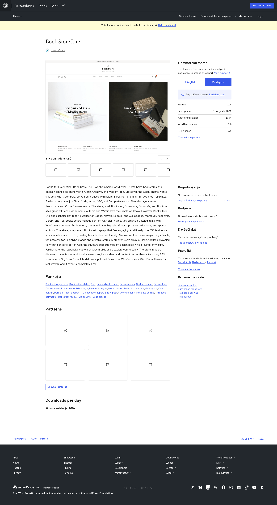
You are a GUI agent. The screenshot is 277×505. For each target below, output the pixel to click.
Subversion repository (190, 289)
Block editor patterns (57, 284)
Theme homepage (188, 137)
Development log (187, 285)
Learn (118, 457)
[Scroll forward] (167, 158)
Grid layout (151, 288)
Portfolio (58, 292)
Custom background (107, 284)
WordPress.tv (123, 472)
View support (221, 73)
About (16, 457)
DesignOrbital (58, 50)
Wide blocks (99, 296)
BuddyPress (224, 472)
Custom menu (53, 288)
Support (119, 462)
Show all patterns (57, 386)
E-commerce (68, 288)
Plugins (67, 467)
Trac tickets (184, 296)
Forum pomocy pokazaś (191, 221)
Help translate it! (167, 25)
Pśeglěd (190, 82)
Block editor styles (79, 284)
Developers (121, 467)
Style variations (126, 292)
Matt (220, 462)
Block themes (115, 288)
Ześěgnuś (218, 82)
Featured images (98, 288)
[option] (65, 330)
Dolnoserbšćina (51, 487)
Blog (93, 284)
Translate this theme (189, 269)
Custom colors (127, 284)
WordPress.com (226, 457)
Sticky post (111, 292)
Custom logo (160, 284)
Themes (17, 16)
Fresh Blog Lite (217, 94)
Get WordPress (262, 5)
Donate (171, 467)
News (16, 462)
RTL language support (92, 292)
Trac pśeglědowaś (188, 292)
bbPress (222, 467)
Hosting (17, 467)
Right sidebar (72, 292)
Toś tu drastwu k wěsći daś (192, 242)
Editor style (82, 288)
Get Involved (172, 457)
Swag (170, 472)
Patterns (68, 472)
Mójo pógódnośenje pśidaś (192, 200)
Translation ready (67, 296)
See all (227, 200)
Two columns (85, 296)
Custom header (144, 284)
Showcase (69, 457)
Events (169, 462)
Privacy (17, 472)
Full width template (134, 288)
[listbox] (108, 347)
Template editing (145, 292)
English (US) (184, 262)
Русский (211, 262)
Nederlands (198, 262)
